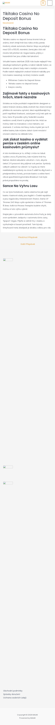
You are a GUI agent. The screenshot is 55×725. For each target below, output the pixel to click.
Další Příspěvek (28, 244)
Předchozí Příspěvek (27, 237)
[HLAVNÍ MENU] (49, 3)
